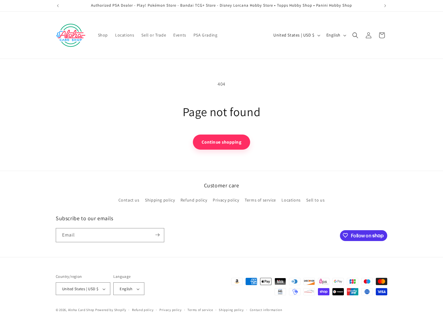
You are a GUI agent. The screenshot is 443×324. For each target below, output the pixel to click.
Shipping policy (160, 200)
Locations (290, 200)
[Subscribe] (157, 235)
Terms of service (260, 200)
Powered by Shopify (110, 310)
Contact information (266, 310)
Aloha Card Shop (81, 310)
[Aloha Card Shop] (71, 35)
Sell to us (315, 200)
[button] (355, 35)
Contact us (129, 200)
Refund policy (194, 200)
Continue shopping (221, 142)
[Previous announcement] (57, 5)
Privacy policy (226, 200)
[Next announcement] (385, 5)
